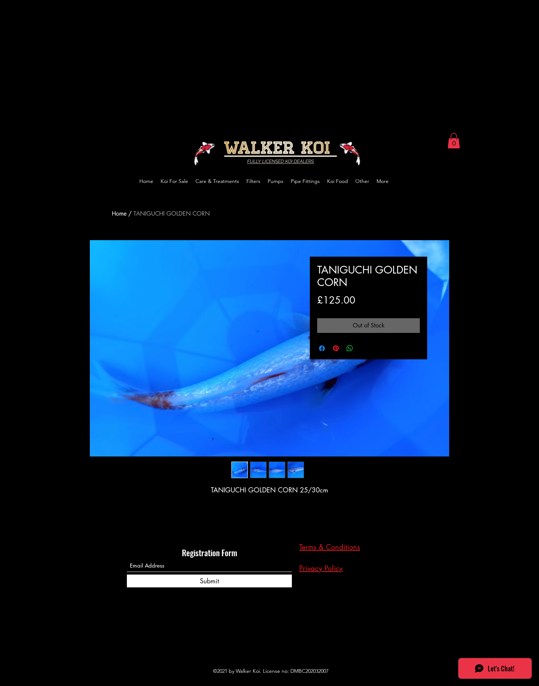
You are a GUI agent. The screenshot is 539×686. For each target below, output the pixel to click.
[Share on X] (363, 348)
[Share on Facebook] (322, 348)
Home (119, 213)
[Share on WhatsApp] (349, 348)
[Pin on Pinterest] (335, 348)
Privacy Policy (321, 568)
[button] (453, 140)
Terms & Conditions (329, 547)
